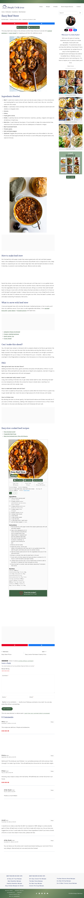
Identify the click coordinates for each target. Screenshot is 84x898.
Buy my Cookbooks (14, 896)
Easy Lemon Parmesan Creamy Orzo (35, 653)
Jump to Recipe (23, 27)
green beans (11, 310)
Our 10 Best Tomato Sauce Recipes (67, 883)
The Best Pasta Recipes (36, 881)
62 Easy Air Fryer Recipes (14, 878)
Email (32, 697)
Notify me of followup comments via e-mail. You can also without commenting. (27, 703)
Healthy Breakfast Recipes (14, 883)
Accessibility (11, 892)
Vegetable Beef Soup (10, 434)
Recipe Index (9, 890)
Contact (79, 6)
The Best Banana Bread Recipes (66, 878)
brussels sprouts (22, 310)
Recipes (48, 6)
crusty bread (12, 33)
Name (4, 697)
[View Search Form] (81, 1)
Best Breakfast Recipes (14, 881)
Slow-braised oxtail (9, 432)
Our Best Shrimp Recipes (64, 881)
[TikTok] (36, 893)
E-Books (55, 6)
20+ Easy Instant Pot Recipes (37, 878)
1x (10, 493)
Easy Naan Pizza (6, 653)
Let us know (27, 594)
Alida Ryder (5, 19)
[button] (11, 475)
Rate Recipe (38, 480)
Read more (71, 66)
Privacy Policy (19, 890)
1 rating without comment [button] (25, 661)
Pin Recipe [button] (29, 480)
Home (41, 6)
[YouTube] (47, 893)
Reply (52, 722)
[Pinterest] (45, 893)
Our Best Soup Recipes (35, 883)
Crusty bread (7, 338)
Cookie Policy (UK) (14, 894)
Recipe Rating (5, 668)
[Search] (80, 13)
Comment (5, 675)
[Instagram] (39, 893)
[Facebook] (42, 893)
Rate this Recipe (34, 27)
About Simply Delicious (67, 6)
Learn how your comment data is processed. (37, 713)
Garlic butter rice (9, 336)
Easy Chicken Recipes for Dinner (14, 885)
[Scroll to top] (78, 893)
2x (13, 493)
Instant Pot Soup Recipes (36, 885)
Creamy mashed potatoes (11, 334)
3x (15, 493)
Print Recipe (18, 480)
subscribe (4, 704)
